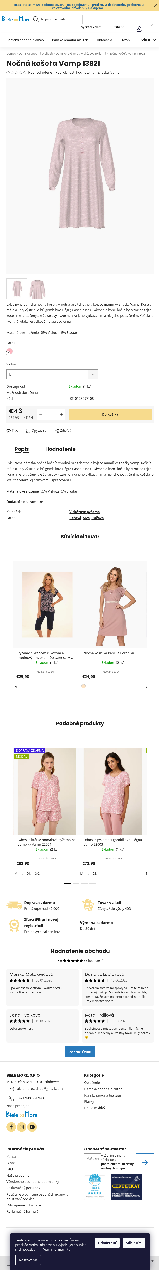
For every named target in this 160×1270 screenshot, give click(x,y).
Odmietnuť (107, 1243)
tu (68, 1249)
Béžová (75, 517)
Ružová (97, 517)
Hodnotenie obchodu (80, 951)
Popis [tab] (22, 449)
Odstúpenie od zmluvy (24, 1205)
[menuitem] (25, 40)
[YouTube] (32, 1127)
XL (16, 687)
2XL (37, 873)
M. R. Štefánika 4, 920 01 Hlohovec (32, 1081)
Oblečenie (92, 1082)
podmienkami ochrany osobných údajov (117, 1166)
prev (9, 627)
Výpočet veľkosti (92, 27)
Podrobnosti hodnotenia (74, 72)
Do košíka (110, 414)
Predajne (118, 27)
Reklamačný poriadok (23, 1188)
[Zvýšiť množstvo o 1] (61, 414)
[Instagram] (21, 1127)
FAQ (9, 1169)
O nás (10, 1163)
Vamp (115, 72)
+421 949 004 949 (30, 1098)
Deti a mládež (95, 1108)
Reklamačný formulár (23, 1211)
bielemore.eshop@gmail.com (40, 1088)
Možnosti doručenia (22, 392)
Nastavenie (28, 1260)
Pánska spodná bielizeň (102, 1095)
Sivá (86, 517)
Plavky (89, 1101)
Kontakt (12, 1156)
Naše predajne (17, 1105)
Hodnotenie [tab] (60, 449)
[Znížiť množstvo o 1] (41, 414)
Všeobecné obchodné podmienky (32, 1181)
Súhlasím (134, 1243)
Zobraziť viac (80, 1051)
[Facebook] (11, 1127)
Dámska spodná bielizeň (103, 1089)
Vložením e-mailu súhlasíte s (117, 1161)
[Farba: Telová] (84, 687)
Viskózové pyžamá (84, 511)
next (150, 627)
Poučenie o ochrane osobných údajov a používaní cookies (37, 1196)
